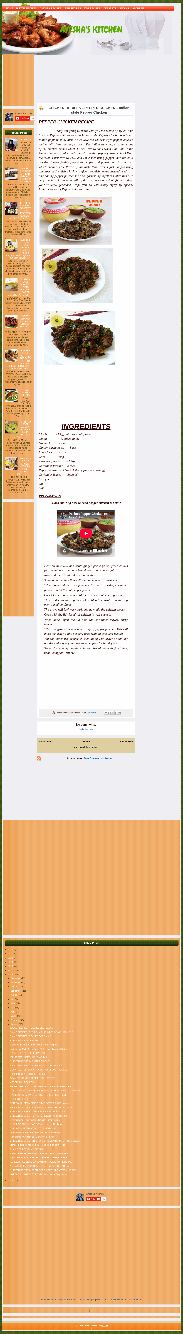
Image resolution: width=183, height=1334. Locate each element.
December (16, 978)
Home (9, 8)
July (13, 999)
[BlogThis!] (109, 713)
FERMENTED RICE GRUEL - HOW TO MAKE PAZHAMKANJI (23, 466)
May (13, 1007)
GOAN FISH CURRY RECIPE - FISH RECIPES (32, 1078)
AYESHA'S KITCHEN (91, 29)
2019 (10, 962)
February (15, 1020)
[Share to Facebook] (116, 713)
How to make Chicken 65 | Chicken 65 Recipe (32, 1137)
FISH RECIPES (73, 8)
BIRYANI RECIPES (26, 8)
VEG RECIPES (92, 8)
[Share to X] (113, 713)
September (16, 991)
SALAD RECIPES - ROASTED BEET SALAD (31, 1028)
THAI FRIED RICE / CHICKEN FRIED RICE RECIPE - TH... (38, 1145)
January (15, 1024)
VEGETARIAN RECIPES (22, 1082)
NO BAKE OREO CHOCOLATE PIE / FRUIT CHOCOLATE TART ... (42, 1166)
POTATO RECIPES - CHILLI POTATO (28, 1053)
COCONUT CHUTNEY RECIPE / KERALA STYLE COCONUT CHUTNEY (45, 1090)
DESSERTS (109, 8)
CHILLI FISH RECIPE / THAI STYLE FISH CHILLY (34, 1128)
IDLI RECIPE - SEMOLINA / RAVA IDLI (28, 1057)
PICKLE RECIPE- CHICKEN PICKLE (28, 1074)
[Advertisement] (27, 79)
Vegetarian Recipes (67, 1299)
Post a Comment (86, 729)
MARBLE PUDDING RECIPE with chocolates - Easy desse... (39, 1174)
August (14, 995)
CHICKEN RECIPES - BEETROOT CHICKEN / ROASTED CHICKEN (43, 1170)
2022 (10, 949)
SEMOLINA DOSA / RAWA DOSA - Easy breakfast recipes (37, 1124)
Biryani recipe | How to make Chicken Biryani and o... (35, 1120)
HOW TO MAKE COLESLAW (24, 1040)
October (15, 986)
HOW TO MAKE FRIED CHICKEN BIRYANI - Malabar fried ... (39, 1111)
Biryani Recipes (48, 1299)
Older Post (126, 741)
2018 (10, 966)
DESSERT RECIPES (20, 1099)
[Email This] (106, 713)
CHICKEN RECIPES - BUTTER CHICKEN (30, 1061)
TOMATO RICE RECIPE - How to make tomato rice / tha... (37, 1132)
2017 (10, 970)
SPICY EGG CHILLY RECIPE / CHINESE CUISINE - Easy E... (39, 1157)
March (14, 1016)
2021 (10, 953)
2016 (10, 974)
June (13, 1003)
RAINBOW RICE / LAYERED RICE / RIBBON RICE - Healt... (38, 1095)
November (16, 982)
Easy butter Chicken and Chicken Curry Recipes (33, 1044)
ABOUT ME (138, 8)
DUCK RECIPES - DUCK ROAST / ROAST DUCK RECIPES (39, 1070)
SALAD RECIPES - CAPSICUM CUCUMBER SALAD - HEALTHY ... (42, 1032)
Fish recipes (102, 1299)
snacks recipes (134, 1299)
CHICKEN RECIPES (50, 8)
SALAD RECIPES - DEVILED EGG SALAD (30, 1036)
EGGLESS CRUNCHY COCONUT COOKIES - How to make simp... (42, 1107)
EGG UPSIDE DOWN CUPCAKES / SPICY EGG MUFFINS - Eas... (41, 1086)
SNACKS (124, 8)
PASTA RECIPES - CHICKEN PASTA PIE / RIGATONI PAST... (39, 1049)
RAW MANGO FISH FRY (25, 393)
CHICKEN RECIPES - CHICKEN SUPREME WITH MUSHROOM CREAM (45, 1141)
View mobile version (86, 747)
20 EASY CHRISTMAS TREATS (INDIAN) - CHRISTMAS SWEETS (25, 175)
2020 (10, 958)
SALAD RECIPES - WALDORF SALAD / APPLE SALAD (36, 1065)
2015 (10, 1180)
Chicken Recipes (118, 1299)
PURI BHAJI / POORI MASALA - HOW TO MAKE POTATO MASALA (22, 429)
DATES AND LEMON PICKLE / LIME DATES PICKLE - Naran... (40, 1103)
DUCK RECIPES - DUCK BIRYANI (26, 1149)
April (13, 1012)
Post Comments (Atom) (97, 758)
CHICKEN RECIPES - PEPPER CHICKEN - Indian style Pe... (39, 1116)
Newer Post (46, 741)
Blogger (104, 1325)
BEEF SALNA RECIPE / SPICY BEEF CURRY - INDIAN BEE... (40, 1153)
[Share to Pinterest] (119, 713)
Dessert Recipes (87, 1299)
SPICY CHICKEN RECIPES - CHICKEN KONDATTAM (25, 322)
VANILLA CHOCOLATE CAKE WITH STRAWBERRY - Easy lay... (41, 1162)
